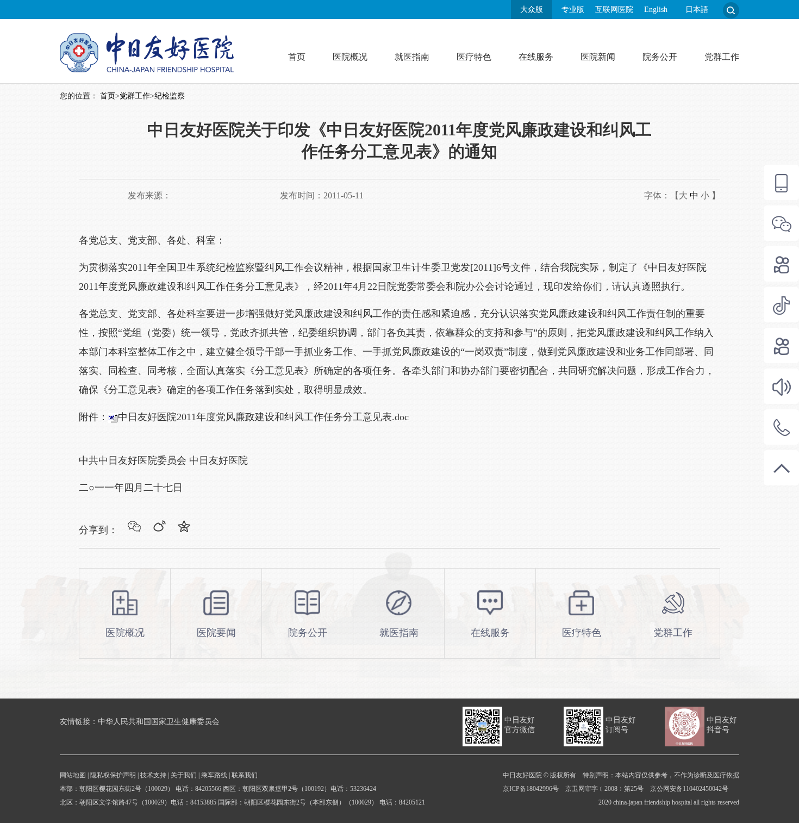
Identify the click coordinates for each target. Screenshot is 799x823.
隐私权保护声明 (113, 775)
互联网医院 (614, 9)
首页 (296, 56)
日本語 (696, 9)
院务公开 (659, 56)
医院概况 (350, 56)
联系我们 (245, 775)
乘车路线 (214, 775)
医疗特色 (474, 56)
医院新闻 (597, 56)
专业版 (572, 9)
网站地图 (73, 775)
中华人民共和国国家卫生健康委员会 (159, 722)
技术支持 (153, 775)
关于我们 (184, 775)
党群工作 (721, 56)
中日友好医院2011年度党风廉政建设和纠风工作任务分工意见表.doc (263, 417)
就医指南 (412, 56)
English (655, 9)
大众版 (531, 9)
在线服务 (536, 56)
